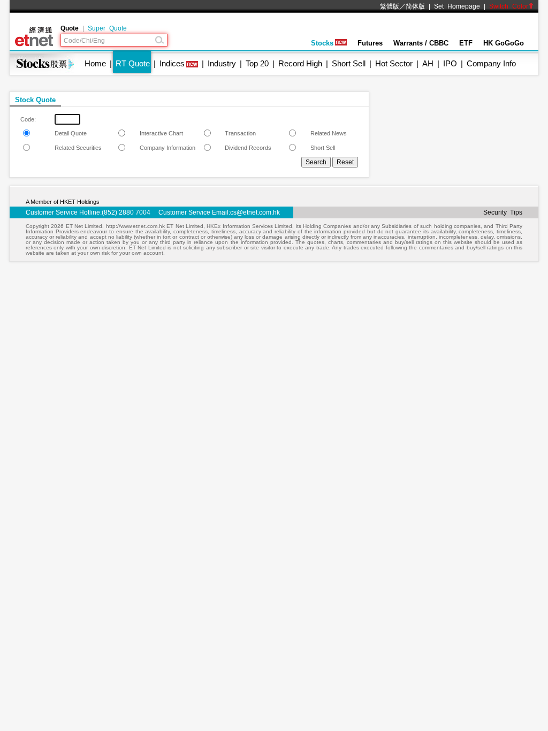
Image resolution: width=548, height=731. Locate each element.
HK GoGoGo (503, 43)
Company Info (491, 63)
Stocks (322, 43)
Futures (370, 43)
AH (427, 63)
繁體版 (389, 6)
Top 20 (257, 63)
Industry (222, 63)
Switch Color (508, 6)
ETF (466, 43)
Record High (300, 63)
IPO (450, 63)
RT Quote (133, 63)
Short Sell (349, 63)
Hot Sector (394, 63)
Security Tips (502, 212)
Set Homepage (457, 6)
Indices (172, 63)
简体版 (415, 6)
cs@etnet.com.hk (255, 212)
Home (95, 63)
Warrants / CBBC (420, 43)
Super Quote (107, 28)
